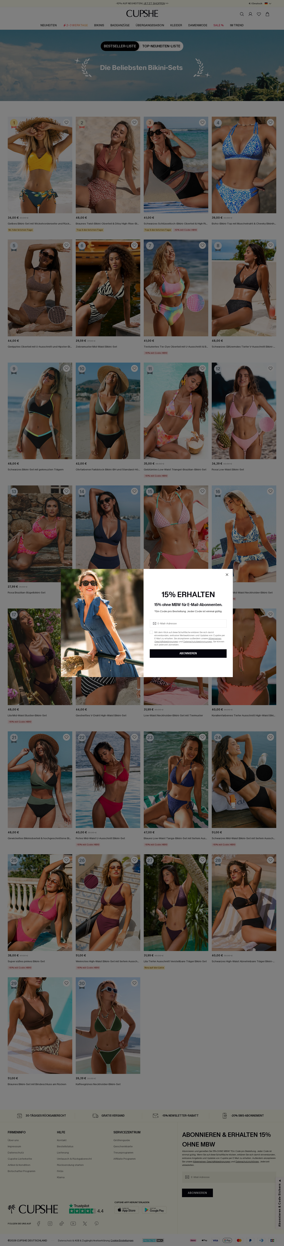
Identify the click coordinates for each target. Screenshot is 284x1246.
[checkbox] (151, 632)
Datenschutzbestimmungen (197, 641)
